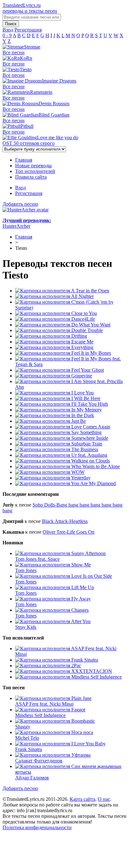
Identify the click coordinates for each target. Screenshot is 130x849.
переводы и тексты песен (30, 8)
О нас (104, 799)
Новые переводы (33, 165)
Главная (23, 160)
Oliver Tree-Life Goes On (68, 532)
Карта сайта (82, 799)
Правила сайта (31, 177)
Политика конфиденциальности (37, 827)
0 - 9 (7, 35)
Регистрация (28, 193)
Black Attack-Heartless (65, 521)
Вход (20, 187)
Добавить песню (20, 204)
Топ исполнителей (35, 171)
